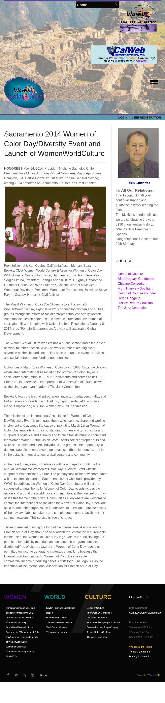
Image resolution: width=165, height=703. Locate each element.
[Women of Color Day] (141, 12)
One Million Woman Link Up (19, 627)
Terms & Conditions (140, 651)
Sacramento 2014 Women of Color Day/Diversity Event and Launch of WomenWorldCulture (23, 637)
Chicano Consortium (132, 283)
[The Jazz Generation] (138, 26)
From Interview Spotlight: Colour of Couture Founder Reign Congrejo (137, 293)
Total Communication (56, 627)
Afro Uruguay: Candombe (136, 278)
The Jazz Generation (132, 308)
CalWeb (141, 60)
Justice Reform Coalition (135, 303)
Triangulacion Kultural (56, 632)
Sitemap (44, 675)
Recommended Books (57, 617)
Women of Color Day (16, 646)
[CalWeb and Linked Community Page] (126, 50)
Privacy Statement (139, 656)
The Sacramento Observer (59, 622)
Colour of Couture (130, 274)
